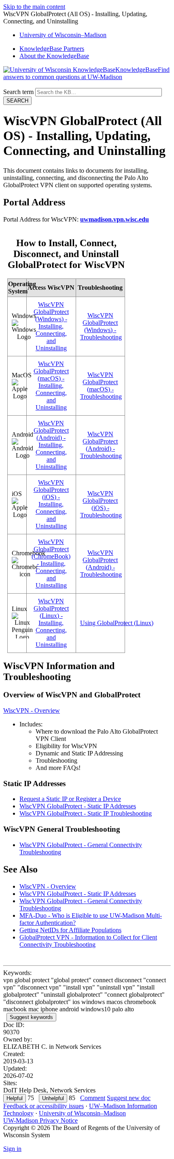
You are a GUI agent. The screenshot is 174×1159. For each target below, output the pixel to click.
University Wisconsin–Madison (62, 34)
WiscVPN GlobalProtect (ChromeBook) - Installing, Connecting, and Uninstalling (51, 563)
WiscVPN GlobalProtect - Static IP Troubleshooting (85, 813)
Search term (18, 91)
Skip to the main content (34, 6)
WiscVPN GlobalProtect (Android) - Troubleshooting (101, 445)
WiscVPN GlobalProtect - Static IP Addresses (77, 806)
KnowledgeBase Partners (51, 48)
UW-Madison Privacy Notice (40, 1120)
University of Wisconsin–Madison (82, 1113)
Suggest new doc (129, 1097)
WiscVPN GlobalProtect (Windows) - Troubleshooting (101, 326)
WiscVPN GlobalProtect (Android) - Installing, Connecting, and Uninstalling (51, 445)
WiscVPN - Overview (31, 710)
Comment (92, 1097)
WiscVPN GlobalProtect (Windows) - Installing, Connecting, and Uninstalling (51, 326)
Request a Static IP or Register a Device (70, 798)
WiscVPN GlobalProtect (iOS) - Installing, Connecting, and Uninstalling (51, 504)
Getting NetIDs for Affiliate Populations (70, 930)
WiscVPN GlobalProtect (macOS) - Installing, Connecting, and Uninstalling (51, 385)
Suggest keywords (31, 1017)
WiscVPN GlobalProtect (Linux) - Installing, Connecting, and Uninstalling (51, 623)
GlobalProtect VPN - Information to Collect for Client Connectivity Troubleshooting (88, 941)
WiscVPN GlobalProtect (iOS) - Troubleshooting (101, 504)
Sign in (12, 1148)
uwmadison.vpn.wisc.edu (114, 219)
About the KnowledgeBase (54, 55)
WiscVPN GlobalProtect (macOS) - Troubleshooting (101, 385)
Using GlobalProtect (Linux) (116, 622)
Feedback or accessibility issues (43, 1106)
